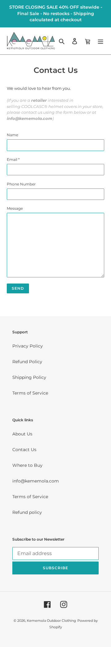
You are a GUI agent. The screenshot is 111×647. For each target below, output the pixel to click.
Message (15, 208)
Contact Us (24, 449)
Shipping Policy (29, 377)
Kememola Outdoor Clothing (51, 620)
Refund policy (27, 512)
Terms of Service (30, 393)
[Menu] (100, 40)
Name (12, 135)
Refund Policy (27, 361)
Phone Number (21, 184)
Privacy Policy (27, 346)
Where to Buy (27, 465)
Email (13, 159)
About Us (22, 434)
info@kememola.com (35, 481)
